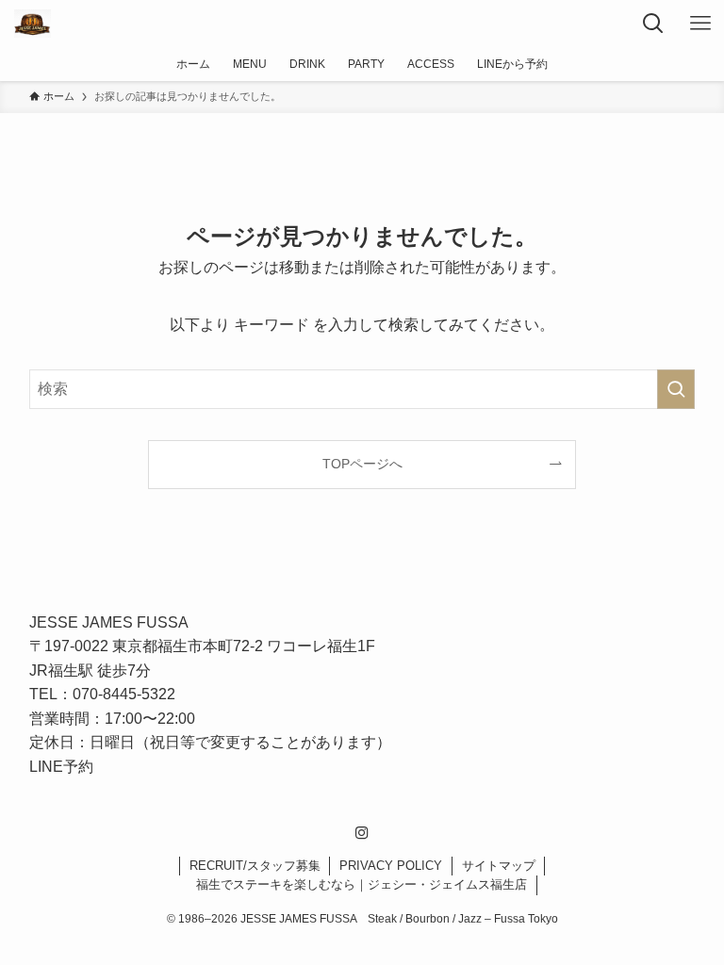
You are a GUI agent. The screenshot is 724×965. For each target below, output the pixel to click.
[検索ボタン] (653, 23)
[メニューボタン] (700, 23)
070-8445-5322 (124, 694)
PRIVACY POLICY (390, 866)
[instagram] (362, 833)
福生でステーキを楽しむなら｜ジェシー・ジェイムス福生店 (361, 884)
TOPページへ (362, 463)
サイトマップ (498, 866)
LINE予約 (61, 767)
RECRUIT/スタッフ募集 (255, 866)
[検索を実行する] (676, 389)
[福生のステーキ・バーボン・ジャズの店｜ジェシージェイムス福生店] (32, 23)
